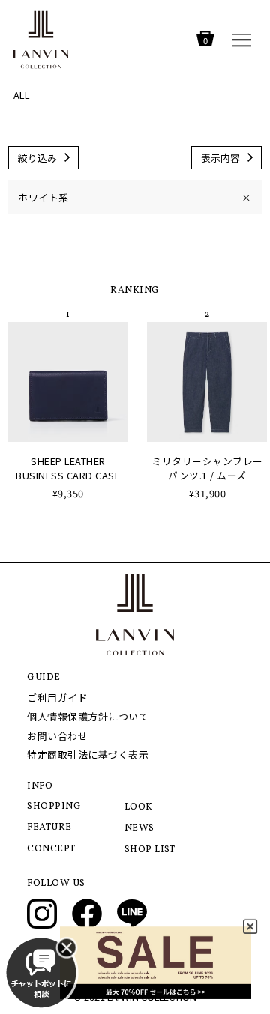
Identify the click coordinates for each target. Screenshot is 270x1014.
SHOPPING (54, 806)
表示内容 (220, 158)
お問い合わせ (57, 736)
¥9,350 (68, 493)
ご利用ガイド (57, 697)
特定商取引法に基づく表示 (87, 754)
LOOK (138, 807)
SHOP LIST (150, 850)
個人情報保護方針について (87, 716)
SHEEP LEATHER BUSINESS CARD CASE (68, 468)
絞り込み (37, 158)
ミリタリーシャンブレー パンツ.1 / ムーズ (207, 468)
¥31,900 (207, 493)
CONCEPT (51, 849)
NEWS (139, 828)
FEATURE (49, 827)
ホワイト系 (134, 197)
